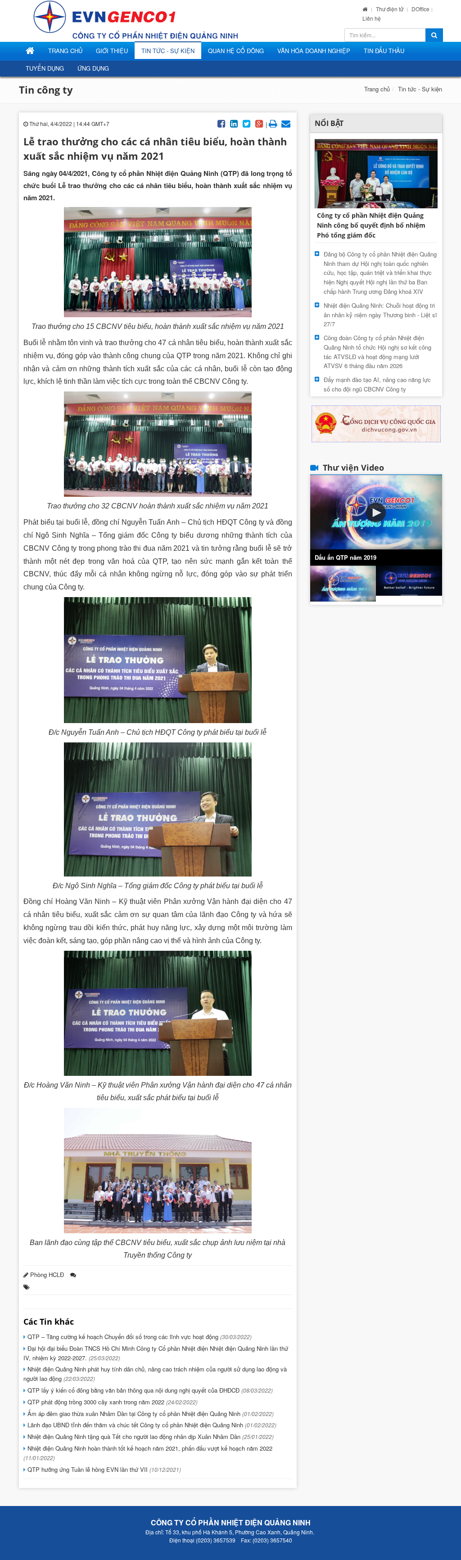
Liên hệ (371, 18)
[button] (376, 512)
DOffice (420, 9)
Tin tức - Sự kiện (167, 50)
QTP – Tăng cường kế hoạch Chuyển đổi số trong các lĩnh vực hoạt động (139, 1336)
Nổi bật (329, 123)
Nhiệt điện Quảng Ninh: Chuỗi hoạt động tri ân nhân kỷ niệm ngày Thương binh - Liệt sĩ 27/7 (380, 314)
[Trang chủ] (364, 9)
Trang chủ (377, 89)
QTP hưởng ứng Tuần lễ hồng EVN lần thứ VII (103, 1469)
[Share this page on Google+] (259, 123)
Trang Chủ (65, 50)
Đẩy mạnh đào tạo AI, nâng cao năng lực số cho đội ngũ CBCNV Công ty (377, 384)
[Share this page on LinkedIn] (234, 123)
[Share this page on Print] (273, 123)
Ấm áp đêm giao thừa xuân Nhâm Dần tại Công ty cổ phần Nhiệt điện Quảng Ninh (150, 1413)
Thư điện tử (390, 9)
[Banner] (376, 423)
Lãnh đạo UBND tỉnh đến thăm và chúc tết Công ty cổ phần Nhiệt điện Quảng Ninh (151, 1425)
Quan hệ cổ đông (236, 50)
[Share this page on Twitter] (246, 123)
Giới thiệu (112, 50)
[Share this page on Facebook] (221, 123)
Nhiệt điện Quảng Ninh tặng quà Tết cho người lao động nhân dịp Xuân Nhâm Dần (150, 1436)
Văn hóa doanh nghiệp (313, 50)
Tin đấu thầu (384, 50)
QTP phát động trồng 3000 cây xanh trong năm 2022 (112, 1402)
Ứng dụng (93, 68)
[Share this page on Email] (286, 123)
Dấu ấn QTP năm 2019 (345, 557)
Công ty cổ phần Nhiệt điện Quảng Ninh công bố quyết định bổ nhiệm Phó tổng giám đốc (371, 225)
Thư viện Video (353, 467)
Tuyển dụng (45, 68)
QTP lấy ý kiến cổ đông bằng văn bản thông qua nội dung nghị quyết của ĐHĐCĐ (149, 1390)
